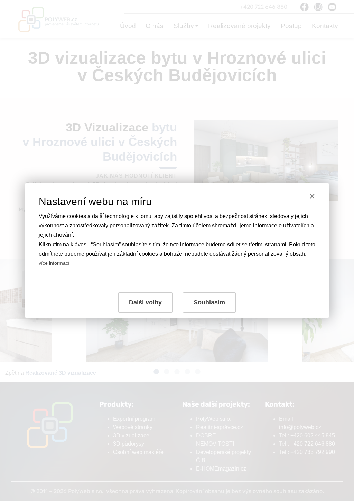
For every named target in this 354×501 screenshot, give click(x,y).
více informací (54, 263)
